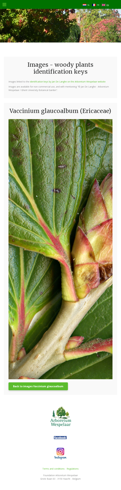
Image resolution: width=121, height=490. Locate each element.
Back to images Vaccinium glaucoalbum (38, 386)
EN (108, 5)
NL (88, 5)
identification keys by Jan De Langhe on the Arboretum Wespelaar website (68, 81)
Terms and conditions (53, 468)
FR (98, 5)
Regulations (73, 468)
